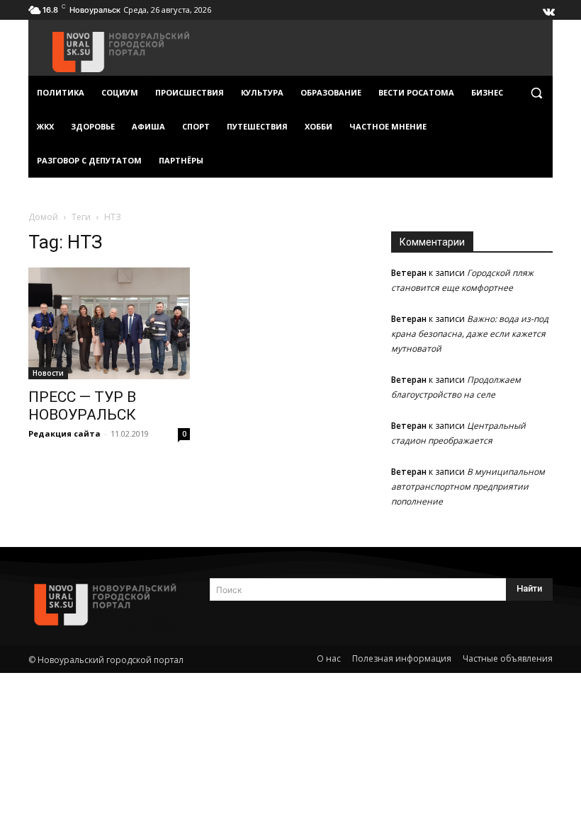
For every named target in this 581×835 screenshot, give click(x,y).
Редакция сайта (64, 433)
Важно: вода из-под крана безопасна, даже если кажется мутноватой (469, 334)
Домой (43, 217)
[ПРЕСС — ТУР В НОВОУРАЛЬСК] (109, 323)
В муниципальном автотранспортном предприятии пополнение (468, 486)
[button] (536, 93)
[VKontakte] (548, 8)
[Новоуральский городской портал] (109, 604)
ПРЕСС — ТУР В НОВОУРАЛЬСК (82, 405)
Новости (48, 373)
